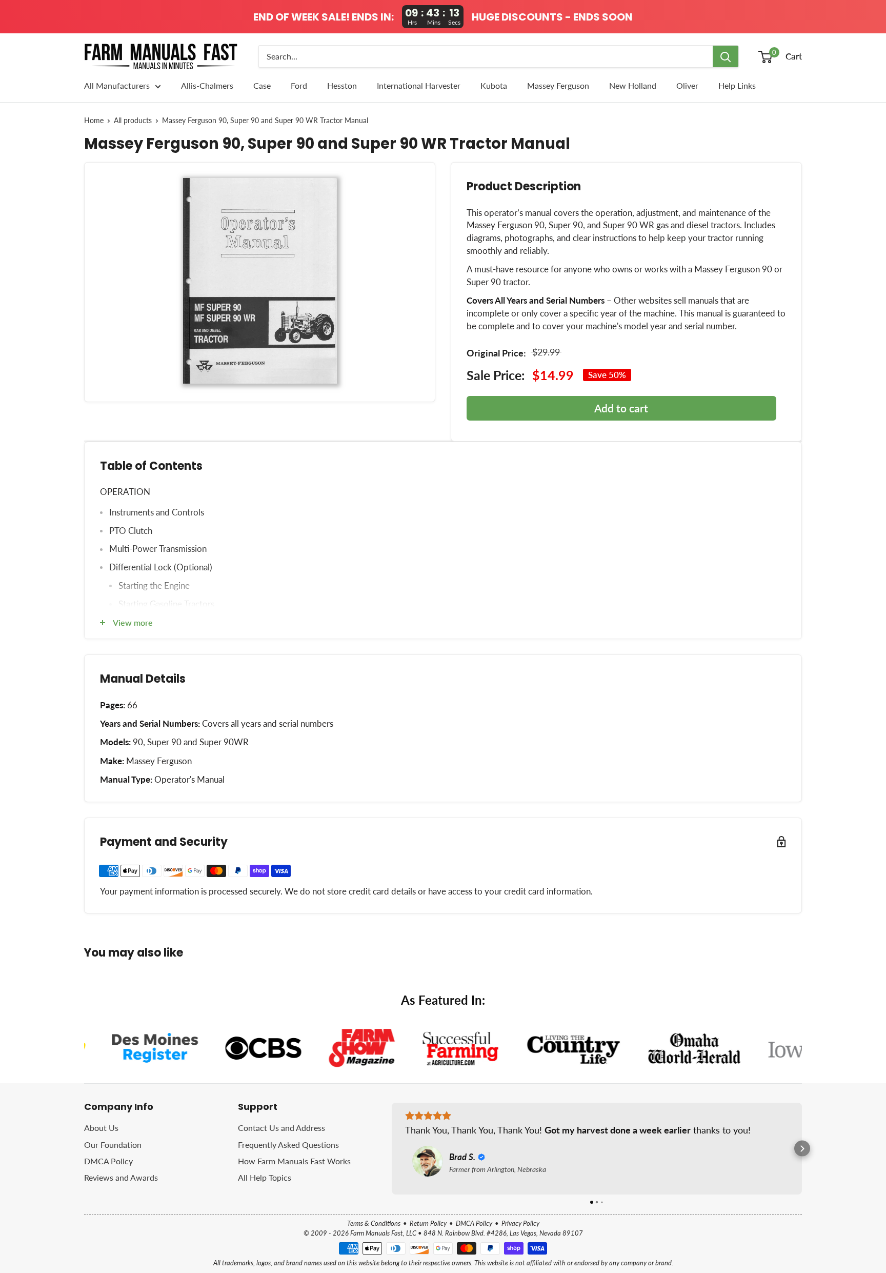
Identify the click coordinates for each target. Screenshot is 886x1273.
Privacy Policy (520, 1223)
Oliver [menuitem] (687, 85)
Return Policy (428, 1223)
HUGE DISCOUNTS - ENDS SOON (552, 17)
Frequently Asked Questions (288, 1144)
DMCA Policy (108, 1161)
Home (94, 120)
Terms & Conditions (373, 1223)
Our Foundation (113, 1144)
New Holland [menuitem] (632, 85)
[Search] (725, 56)
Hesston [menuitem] (342, 85)
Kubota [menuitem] (493, 85)
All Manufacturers (117, 85)
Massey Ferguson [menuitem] (558, 85)
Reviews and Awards (121, 1177)
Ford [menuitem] (299, 85)
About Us (101, 1127)
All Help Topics (264, 1177)
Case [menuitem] (262, 85)
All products (133, 120)
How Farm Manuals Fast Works (294, 1161)
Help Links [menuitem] (737, 85)
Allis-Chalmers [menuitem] (207, 85)
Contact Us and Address (281, 1127)
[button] (392, 1149)
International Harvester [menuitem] (418, 85)
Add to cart (621, 408)
